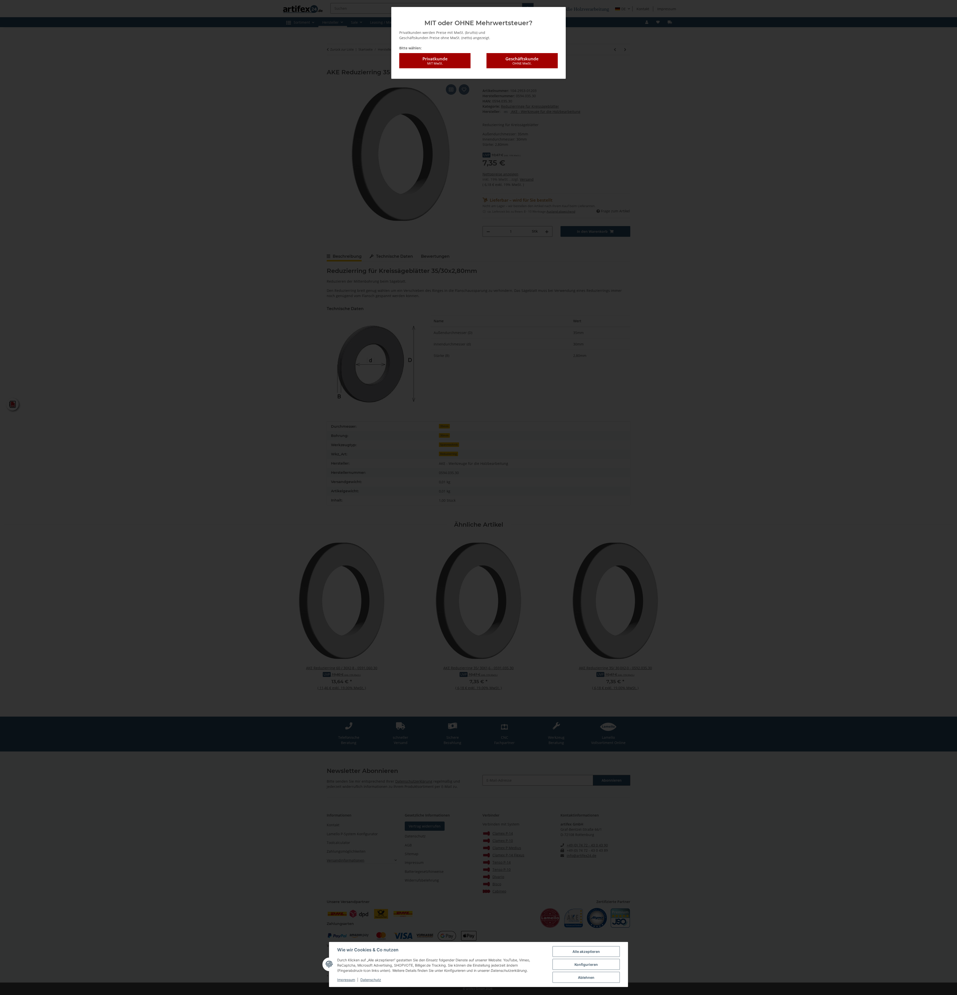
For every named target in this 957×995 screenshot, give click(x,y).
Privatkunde (435, 61)
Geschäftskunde (522, 61)
